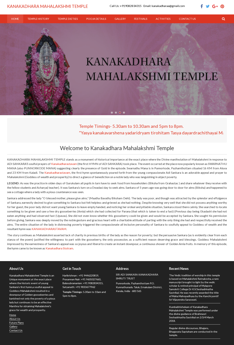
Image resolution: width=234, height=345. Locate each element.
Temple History (38, 18)
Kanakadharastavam (64, 163)
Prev (4, 69)
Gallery (120, 18)
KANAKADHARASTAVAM (49, 229)
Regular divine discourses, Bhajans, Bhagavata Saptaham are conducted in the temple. (193, 332)
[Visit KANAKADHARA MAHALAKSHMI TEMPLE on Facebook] (202, 6)
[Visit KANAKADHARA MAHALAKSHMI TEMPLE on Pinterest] (222, 6)
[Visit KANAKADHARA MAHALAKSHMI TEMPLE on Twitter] (208, 6)
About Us (14, 318)
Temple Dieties (68, 18)
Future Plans (16, 322)
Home (15, 18)
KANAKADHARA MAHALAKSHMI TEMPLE (47, 6)
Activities (163, 18)
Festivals (140, 18)
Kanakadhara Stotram (59, 248)
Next (230, 69)
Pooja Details (96, 18)
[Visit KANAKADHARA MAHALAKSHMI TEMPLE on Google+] (215, 6)
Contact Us (187, 18)
